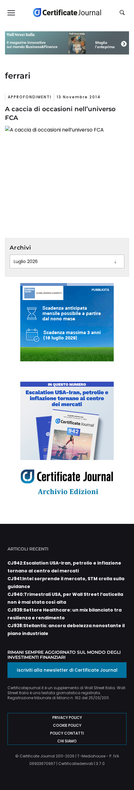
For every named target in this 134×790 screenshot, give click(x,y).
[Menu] (11, 12)
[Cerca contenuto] (123, 13)
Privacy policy (67, 717)
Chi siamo (67, 741)
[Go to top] (119, 769)
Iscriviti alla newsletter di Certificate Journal (67, 670)
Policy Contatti (67, 733)
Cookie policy (67, 725)
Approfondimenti (29, 97)
